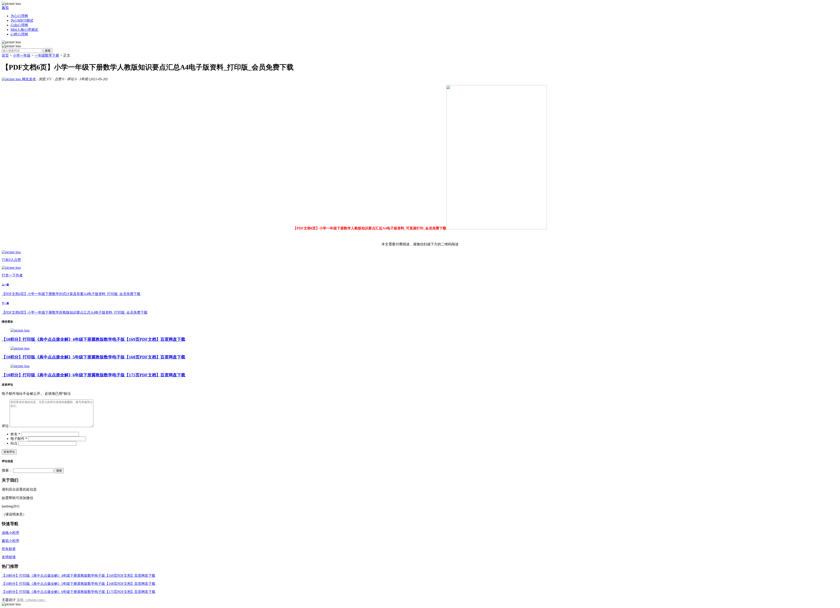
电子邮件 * (18, 438)
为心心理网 (19, 16)
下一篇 (5, 303)
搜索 (48, 50)
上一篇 (5, 284)
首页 (5, 55)
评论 (5, 426)
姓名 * (15, 434)
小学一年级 (21, 55)
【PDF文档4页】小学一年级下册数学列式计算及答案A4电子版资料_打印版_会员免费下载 (71, 294)
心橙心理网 (19, 34)
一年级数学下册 (47, 55)
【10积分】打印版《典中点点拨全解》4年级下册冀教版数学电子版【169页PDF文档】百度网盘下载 (93, 339)
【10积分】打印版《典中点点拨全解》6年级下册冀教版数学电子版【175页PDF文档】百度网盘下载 (93, 375)
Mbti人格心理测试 (24, 29)
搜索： (7, 470)
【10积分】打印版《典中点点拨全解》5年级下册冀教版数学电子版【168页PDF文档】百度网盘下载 (93, 357)
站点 (14, 443)
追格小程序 (10, 533)
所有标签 (9, 549)
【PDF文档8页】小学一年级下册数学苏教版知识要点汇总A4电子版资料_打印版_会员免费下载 (74, 312)
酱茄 (5, 8)
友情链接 (9, 557)
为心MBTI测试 (21, 20)
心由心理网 (19, 25)
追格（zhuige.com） (32, 600)
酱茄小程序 (10, 541)
